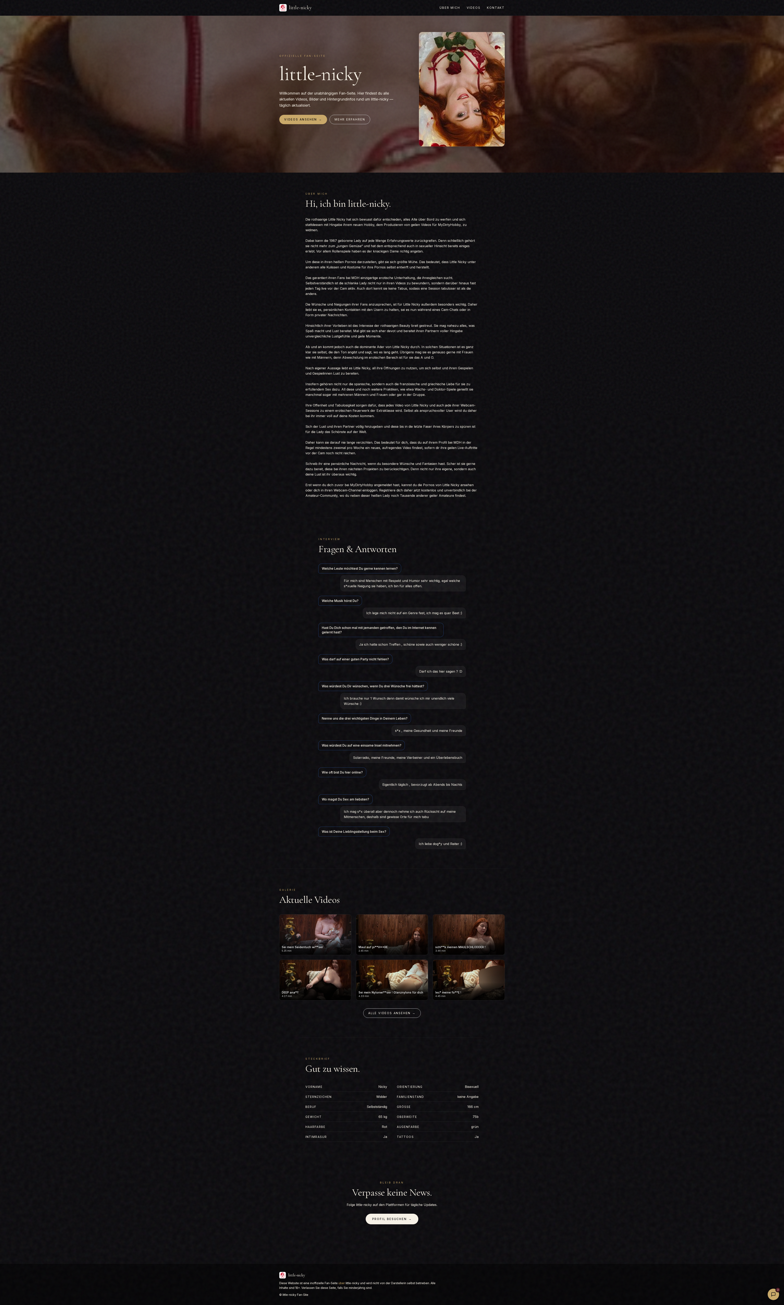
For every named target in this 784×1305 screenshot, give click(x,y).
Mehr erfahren (350, 119)
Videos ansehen (303, 119)
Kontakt (496, 7)
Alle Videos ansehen (392, 1013)
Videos (474, 7)
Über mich (450, 7)
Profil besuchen (392, 1219)
